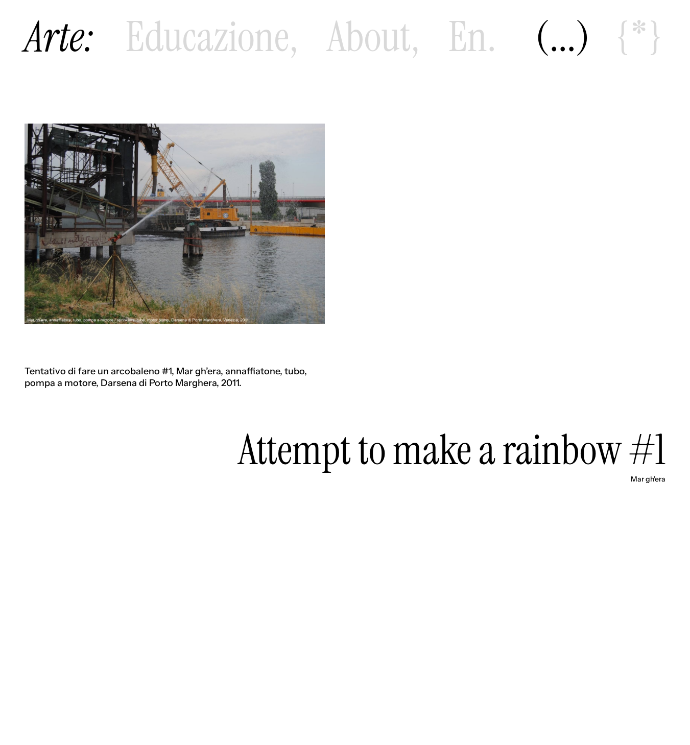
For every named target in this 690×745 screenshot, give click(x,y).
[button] (562, 37)
